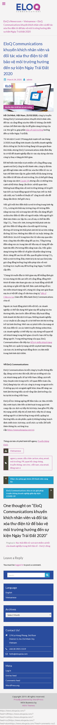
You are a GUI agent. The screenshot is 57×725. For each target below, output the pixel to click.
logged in (19, 565)
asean (20, 458)
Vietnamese (15, 451)
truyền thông (16, 464)
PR (23, 461)
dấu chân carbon (30, 458)
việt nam (35, 464)
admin (29, 79)
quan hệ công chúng (34, 461)
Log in (8, 670)
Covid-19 (24, 180)
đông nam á (15, 468)
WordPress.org (12, 685)
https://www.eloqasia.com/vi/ (20, 429)
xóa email (44, 464)
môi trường (15, 461)
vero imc (26, 464)
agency (13, 458)
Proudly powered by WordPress (28, 699)
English (9, 592)
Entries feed (11, 675)
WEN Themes (28, 705)
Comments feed (13, 680)
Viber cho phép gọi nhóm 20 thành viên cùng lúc (29, 480)
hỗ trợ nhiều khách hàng (41, 342)
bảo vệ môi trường (34, 130)
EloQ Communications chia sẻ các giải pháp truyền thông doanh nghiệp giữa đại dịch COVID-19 (24, 493)
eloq (41, 458)
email (46, 458)
